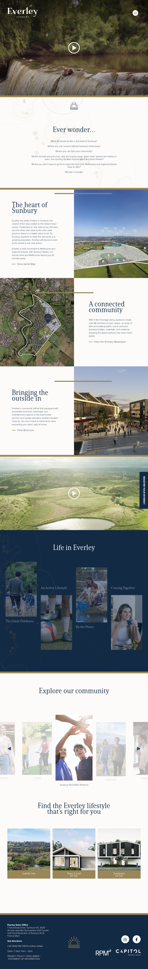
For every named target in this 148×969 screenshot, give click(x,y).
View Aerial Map (26, 264)
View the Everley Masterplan (110, 341)
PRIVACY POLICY (16, 956)
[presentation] (9, 748)
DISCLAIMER (32, 956)
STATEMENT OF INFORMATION (24, 958)
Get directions (14, 941)
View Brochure (25, 430)
